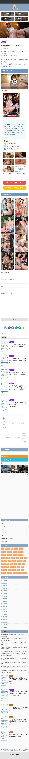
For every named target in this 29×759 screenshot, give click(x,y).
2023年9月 (4, 614)
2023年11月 (4, 609)
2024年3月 (4, 601)
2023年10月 (4, 611)
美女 (14, 569)
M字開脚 (7, 548)
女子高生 (19, 560)
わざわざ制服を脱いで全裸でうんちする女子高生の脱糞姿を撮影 (14, 663)
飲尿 (25, 572)
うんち (21, 548)
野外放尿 (10, 572)
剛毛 (25, 557)
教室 (7, 566)
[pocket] (12, 327)
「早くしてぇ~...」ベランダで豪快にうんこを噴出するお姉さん (14, 643)
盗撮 (22, 566)
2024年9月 (4, 591)
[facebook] (9, 327)
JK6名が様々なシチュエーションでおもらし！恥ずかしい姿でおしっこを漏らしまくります (14, 667)
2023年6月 (4, 622)
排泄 (19, 563)
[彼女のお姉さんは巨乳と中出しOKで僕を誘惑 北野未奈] (21, 251)
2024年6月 (4, 593)
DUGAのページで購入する (13, 183)
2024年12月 (4, 583)
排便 (11, 563)
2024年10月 (4, 588)
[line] (19, 327)
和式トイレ (4, 560)
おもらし (4, 333)
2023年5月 (4, 624)
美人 (10, 569)
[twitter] (5, 327)
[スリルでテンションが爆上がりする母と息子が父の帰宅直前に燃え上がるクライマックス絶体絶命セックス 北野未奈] (7, 269)
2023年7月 (4, 619)
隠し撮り (20, 572)
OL (12, 548)
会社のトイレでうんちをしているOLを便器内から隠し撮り (14, 651)
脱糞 (18, 569)
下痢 (8, 557)
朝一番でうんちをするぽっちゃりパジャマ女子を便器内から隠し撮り (14, 658)
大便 (10, 560)
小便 (3, 563)
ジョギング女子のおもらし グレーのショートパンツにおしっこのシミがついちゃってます (17, 387)
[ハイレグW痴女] (21, 215)
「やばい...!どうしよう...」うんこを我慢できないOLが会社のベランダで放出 (14, 647)
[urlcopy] (23, 327)
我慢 (7, 563)
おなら (15, 551)
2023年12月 (4, 606)
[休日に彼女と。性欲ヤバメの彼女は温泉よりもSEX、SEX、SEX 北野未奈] (7, 215)
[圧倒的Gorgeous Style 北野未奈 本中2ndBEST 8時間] (7, 251)
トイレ (3, 557)
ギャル (15, 554)
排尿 (15, 563)
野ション (4, 572)
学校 (24, 560)
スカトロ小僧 (14, 754)
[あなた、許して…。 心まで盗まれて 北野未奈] (21, 233)
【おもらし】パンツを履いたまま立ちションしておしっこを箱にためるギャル (17, 404)
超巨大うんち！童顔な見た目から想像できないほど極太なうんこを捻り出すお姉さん (14, 654)
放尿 (24, 563)
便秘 (21, 557)
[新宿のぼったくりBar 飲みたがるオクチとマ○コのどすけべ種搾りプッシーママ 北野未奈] (21, 269)
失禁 (14, 560)
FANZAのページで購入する (13, 188)
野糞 (15, 572)
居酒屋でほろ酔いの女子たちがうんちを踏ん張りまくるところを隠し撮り (14, 635)
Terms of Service (17, 750)
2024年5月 (4, 596)
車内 (22, 569)
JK (2, 548)
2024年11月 (4, 585)
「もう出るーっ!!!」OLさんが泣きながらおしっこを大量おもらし (17, 360)
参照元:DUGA (7, 137)
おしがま (4, 551)
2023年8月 (4, 617)
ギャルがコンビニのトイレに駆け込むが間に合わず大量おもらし (17, 346)
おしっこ (10, 551)
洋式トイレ (12, 566)
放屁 (3, 566)
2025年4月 (4, 580)
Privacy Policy (7, 750)
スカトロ (21, 554)
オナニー (10, 554)
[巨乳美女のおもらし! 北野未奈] (16, 327)
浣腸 (18, 566)
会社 (17, 557)
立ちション (4, 569)
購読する (5, 456)
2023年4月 (4, 627)
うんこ (16, 548)
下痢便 (12, 557)
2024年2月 (4, 604)
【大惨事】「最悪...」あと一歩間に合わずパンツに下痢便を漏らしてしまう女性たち (14, 639)
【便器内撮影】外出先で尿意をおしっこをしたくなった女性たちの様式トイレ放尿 (14, 671)
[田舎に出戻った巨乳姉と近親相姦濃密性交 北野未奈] (7, 233)
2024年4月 (4, 598)
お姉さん (4, 554)
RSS (5, 631)
